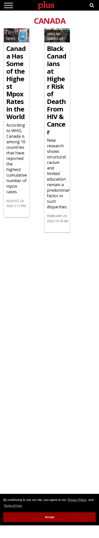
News (10, 38)
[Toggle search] (91, 5)
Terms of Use (13, 505)
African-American (55, 36)
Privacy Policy (77, 500)
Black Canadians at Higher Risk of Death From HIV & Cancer (56, 90)
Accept (49, 517)
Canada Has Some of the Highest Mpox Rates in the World (16, 83)
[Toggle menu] (8, 5)
